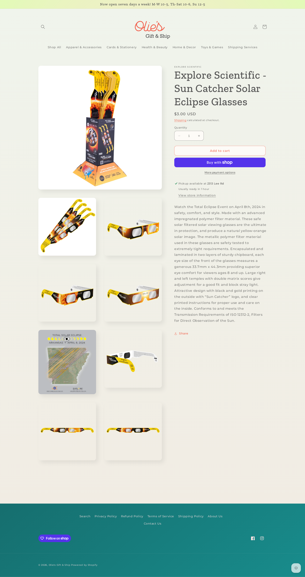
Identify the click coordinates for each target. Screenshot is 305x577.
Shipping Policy (191, 516)
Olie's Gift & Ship (60, 564)
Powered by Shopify (84, 564)
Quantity (180, 127)
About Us (215, 516)
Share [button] (183, 334)
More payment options (220, 172)
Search (85, 516)
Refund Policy (132, 516)
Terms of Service (161, 516)
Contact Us (152, 523)
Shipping (180, 120)
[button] (43, 26)
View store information (197, 195)
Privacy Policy (106, 516)
